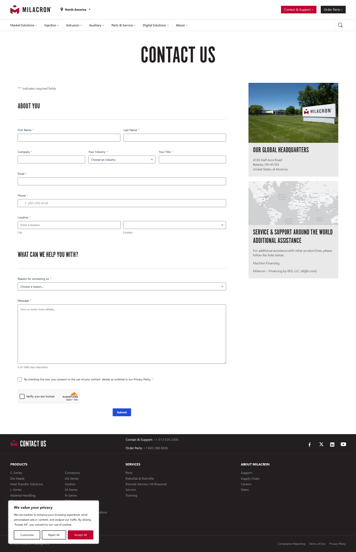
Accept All (80, 535)
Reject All (54, 535)
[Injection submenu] (58, 25)
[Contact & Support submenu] (313, 10)
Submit (122, 412)
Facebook (311, 444)
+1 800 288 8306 (155, 448)
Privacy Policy (142, 379)
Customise (27, 535)
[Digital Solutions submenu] (168, 25)
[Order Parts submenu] (342, 10)
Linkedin (332, 444)
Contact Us (33, 443)
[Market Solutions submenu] (36, 25)
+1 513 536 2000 (165, 439)
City (20, 232)
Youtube (343, 444)
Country (127, 232)
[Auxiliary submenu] (103, 25)
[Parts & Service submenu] (135, 25)
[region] (53, 522)
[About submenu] (186, 25)
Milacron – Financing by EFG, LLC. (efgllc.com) (285, 271)
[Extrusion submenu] (81, 25)
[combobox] (22, 203)
